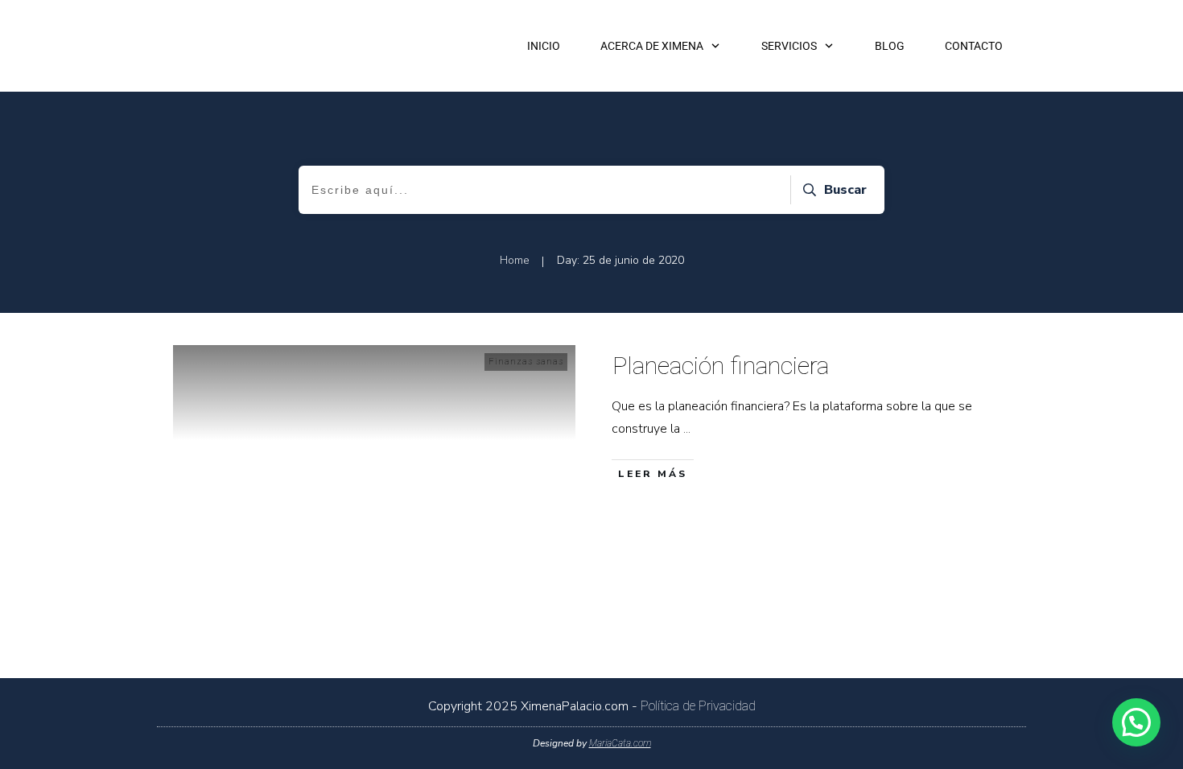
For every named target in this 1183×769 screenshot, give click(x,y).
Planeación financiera (720, 366)
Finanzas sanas (525, 361)
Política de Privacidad (698, 705)
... (686, 428)
